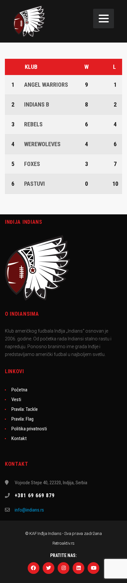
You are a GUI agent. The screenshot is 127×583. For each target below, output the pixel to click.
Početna (19, 390)
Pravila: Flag (22, 419)
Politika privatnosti (29, 429)
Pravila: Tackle (24, 409)
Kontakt (19, 438)
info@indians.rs (29, 510)
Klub (31, 66)
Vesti (16, 399)
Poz (13, 67)
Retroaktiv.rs (63, 543)
